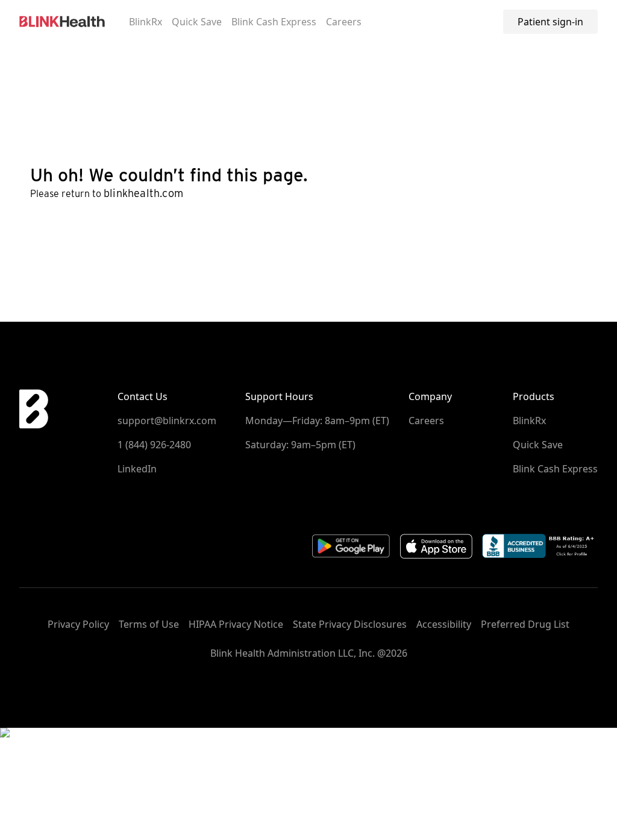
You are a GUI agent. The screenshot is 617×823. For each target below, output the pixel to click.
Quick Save (197, 21)
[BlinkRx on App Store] (436, 546)
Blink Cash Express (273, 21)
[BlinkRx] (62, 22)
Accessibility (443, 624)
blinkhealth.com (143, 193)
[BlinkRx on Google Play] (351, 546)
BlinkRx (145, 21)
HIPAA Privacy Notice (236, 624)
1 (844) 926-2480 (154, 444)
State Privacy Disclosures (350, 624)
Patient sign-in (550, 21)
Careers (344, 21)
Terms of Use (149, 624)
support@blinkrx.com (166, 420)
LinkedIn (137, 468)
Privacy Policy (78, 624)
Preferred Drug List (525, 624)
